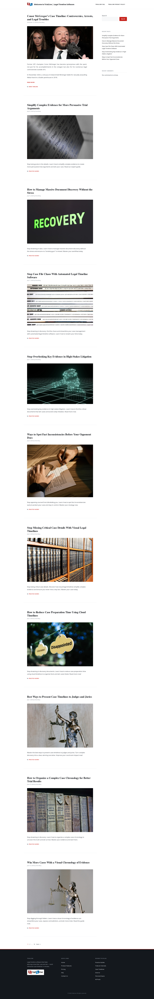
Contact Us (64, 976)
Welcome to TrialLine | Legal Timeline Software (54, 4)
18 (34, 944)
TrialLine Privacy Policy (116, 4)
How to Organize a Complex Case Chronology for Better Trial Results (59, 779)
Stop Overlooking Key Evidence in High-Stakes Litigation (59, 356)
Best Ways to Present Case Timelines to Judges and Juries (59, 697)
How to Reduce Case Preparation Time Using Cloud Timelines (56, 613)
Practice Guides (34, 171)
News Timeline (33, 86)
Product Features (66, 966)
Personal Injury (100, 976)
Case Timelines (99, 969)
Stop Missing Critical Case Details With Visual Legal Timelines (56, 529)
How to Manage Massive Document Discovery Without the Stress (60, 191)
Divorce (97, 972)
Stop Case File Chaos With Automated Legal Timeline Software (57, 275)
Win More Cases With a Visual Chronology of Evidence (58, 862)
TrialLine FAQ (100, 4)
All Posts (97, 979)
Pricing (63, 969)
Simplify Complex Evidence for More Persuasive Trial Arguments (57, 106)
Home (63, 962)
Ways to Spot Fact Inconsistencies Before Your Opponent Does (59, 436)
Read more (31, 82)
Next (38, 944)
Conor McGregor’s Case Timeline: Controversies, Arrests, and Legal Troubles (60, 17)
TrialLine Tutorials (100, 966)
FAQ (62, 972)
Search (104, 16)
